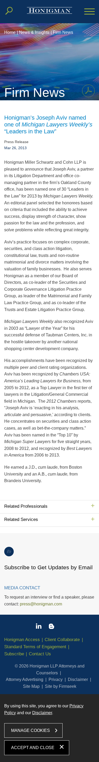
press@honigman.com (41, 604)
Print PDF (88, 90)
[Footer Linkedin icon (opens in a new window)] (38, 627)
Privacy (56, 679)
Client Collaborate (62, 639)
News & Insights (34, 32)
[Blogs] (51, 627)
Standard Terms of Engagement (35, 646)
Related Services (21, 519)
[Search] (9, 11)
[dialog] (49, 728)
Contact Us (40, 653)
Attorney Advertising (24, 679)
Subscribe (14, 653)
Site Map (31, 686)
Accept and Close (32, 747)
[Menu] (89, 12)
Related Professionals (26, 506)
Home (10, 32)
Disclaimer (78, 679)
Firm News (63, 32)
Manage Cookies (30, 730)
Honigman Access (22, 639)
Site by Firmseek (60, 686)
